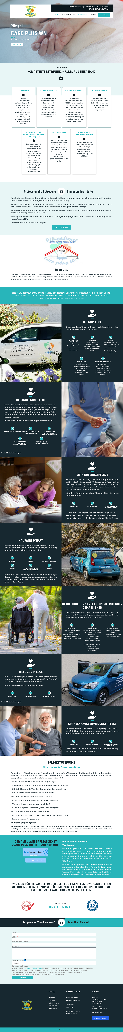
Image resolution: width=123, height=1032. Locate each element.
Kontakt (93, 15)
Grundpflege (23, 91)
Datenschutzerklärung (20, 966)
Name (14, 932)
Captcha (15, 960)
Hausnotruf (82, 15)
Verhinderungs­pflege (74, 91)
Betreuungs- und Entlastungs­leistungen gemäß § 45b (33, 135)
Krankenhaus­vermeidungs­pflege (84, 134)
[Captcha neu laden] (25, 960)
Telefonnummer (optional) (21, 942)
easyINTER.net (65, 1029)
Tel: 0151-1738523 (59, 906)
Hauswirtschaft (99, 91)
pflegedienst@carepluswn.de (99, 9)
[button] (31, 453)
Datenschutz (102, 1012)
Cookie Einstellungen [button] (100, 1018)
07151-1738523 (104, 7)
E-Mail (14, 937)
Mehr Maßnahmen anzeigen (12, 453)
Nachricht (15, 946)
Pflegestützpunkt (68, 15)
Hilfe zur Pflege (59, 133)
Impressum (95, 1012)
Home (56, 15)
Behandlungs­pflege (48, 91)
